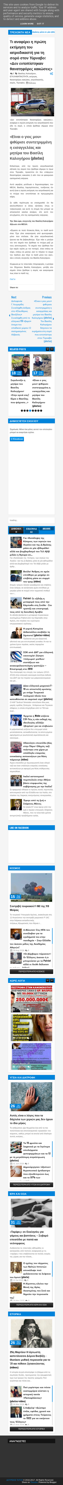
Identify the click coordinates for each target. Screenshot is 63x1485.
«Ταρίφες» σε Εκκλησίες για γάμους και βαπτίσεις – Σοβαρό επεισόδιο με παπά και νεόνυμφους (29, 1237)
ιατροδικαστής (37, 80)
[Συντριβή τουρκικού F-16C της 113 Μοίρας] (31, 887)
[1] (22, 411)
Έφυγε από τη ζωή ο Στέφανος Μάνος (34, 801)
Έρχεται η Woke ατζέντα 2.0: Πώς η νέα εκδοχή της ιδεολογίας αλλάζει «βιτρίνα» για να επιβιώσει (38, 720)
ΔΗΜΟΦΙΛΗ (16, 530)
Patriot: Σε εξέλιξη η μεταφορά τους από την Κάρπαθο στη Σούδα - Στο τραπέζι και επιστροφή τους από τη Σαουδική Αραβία (31, 605)
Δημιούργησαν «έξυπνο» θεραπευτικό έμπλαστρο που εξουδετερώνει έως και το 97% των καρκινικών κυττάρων (30, 1173)
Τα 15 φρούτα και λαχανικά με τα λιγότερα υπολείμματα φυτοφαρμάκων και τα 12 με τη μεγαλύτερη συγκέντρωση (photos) (30, 1151)
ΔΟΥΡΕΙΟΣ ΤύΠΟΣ (14, 1480)
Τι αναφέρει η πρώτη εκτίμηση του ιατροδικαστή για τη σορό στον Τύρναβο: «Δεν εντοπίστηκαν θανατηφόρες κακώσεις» (31, 55)
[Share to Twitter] (23, 356)
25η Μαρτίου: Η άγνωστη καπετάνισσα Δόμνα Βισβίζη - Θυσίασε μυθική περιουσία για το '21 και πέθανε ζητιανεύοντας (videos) (30, 1359)
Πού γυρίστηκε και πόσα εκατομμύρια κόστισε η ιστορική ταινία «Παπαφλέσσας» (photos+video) (30, 1394)
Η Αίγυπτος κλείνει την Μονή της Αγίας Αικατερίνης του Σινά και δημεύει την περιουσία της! (30, 1290)
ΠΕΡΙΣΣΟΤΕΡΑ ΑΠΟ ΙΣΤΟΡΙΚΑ (31, 1429)
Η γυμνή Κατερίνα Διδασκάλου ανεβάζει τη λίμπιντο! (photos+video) (36, 632)
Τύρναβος (20, 83)
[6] (36, 411)
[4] (30, 411)
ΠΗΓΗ (12, 279)
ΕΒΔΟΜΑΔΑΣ (31, 530)
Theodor (34, 1482)
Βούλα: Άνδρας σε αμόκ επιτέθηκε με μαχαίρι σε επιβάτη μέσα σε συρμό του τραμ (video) (36, 576)
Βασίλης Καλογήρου (27, 73)
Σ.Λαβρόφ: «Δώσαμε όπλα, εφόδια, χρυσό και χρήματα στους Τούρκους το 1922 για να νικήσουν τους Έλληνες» (30, 1414)
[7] (38, 411)
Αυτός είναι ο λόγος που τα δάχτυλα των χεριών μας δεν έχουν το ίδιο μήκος (31, 1119)
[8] (41, 411)
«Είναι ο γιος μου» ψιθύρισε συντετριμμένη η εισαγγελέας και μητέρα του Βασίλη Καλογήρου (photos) (31, 147)
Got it (40, 23)
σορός (12, 83)
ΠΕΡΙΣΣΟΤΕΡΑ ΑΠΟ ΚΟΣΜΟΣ (32, 971)
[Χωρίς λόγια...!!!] (31, 987)
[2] (25, 411)
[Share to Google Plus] (27, 356)
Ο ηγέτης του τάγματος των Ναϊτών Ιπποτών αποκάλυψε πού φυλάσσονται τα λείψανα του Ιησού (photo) (30, 1270)
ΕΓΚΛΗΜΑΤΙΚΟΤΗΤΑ (19, 76)
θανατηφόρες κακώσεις (20, 80)
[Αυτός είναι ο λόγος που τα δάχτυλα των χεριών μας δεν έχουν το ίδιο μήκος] (31, 1096)
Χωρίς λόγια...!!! (21, 994)
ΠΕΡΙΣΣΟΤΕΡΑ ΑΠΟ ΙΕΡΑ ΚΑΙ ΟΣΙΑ (31, 1305)
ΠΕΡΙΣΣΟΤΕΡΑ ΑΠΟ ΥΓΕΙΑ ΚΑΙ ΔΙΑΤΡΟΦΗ (31, 1185)
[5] (33, 411)
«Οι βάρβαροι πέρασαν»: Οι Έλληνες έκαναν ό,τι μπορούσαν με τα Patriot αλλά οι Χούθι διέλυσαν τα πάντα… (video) (30, 960)
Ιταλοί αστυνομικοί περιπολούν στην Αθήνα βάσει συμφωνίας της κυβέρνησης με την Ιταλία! (37, 781)
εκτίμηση (33, 76)
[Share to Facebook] (20, 356)
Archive (47, 528)
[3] (27, 411)
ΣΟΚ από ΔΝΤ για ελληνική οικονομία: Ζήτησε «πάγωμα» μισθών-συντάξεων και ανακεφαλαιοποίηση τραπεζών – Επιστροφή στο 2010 (31, 660)
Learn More (27, 23)
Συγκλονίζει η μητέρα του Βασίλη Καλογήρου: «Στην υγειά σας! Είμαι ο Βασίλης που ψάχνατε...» (20, 391)
